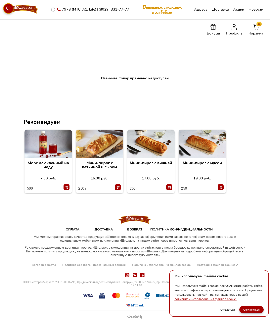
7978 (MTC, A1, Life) (79, 9)
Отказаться (227, 309)
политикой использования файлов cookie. (205, 299)
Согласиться (251, 309)
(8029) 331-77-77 (114, 9)
